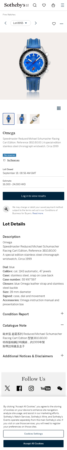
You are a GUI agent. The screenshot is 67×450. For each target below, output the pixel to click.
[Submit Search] (34, 5)
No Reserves (13, 160)
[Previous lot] (5, 23)
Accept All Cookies (33, 443)
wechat (59, 388)
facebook (19, 388)
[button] (33, 66)
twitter (7, 388)
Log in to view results (33, 196)
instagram (31, 388)
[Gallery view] (59, 108)
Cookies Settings (33, 433)
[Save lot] (54, 24)
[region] (33, 423)
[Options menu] (61, 23)
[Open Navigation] (62, 5)
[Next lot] (35, 23)
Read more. (38, 213)
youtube (46, 388)
